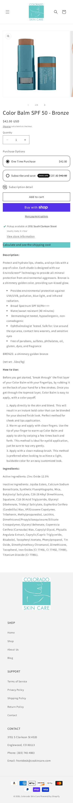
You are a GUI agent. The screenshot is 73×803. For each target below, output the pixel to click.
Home (11, 632)
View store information (21, 236)
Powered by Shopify (50, 796)
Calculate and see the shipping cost (27, 245)
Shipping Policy (16, 698)
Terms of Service (17, 681)
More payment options (36, 216)
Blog (10, 658)
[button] (7, 12)
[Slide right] (45, 105)
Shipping (7, 126)
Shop (10, 641)
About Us (13, 649)
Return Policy (15, 706)
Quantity (7, 132)
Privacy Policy (15, 689)
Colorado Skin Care (30, 796)
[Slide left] (28, 105)
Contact (12, 715)
